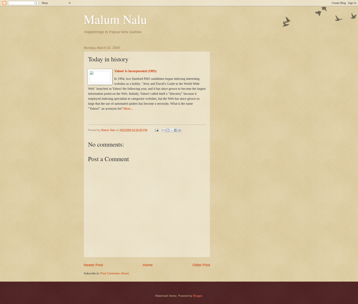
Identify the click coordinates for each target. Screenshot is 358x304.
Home (148, 265)
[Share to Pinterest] (180, 130)
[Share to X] (172, 130)
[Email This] (164, 130)
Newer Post (93, 265)
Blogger (197, 295)
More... (128, 108)
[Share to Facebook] (176, 130)
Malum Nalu (115, 19)
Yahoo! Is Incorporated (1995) (135, 71)
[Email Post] (156, 130)
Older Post (201, 265)
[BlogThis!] (168, 130)
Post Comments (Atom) (114, 273)
